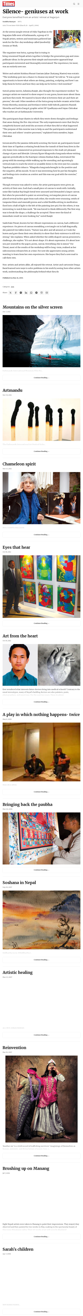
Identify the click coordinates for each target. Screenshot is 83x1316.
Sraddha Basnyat (9, 22)
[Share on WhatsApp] (31, 293)
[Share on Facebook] (16, 293)
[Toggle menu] (78, 4)
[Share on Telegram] (36, 293)
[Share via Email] (47, 293)
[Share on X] (10, 293)
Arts (20, 22)
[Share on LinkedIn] (26, 293)
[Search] (74, 4)
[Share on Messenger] (21, 293)
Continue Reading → (41, 378)
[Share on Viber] (41, 293)
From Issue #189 (23, 25)
